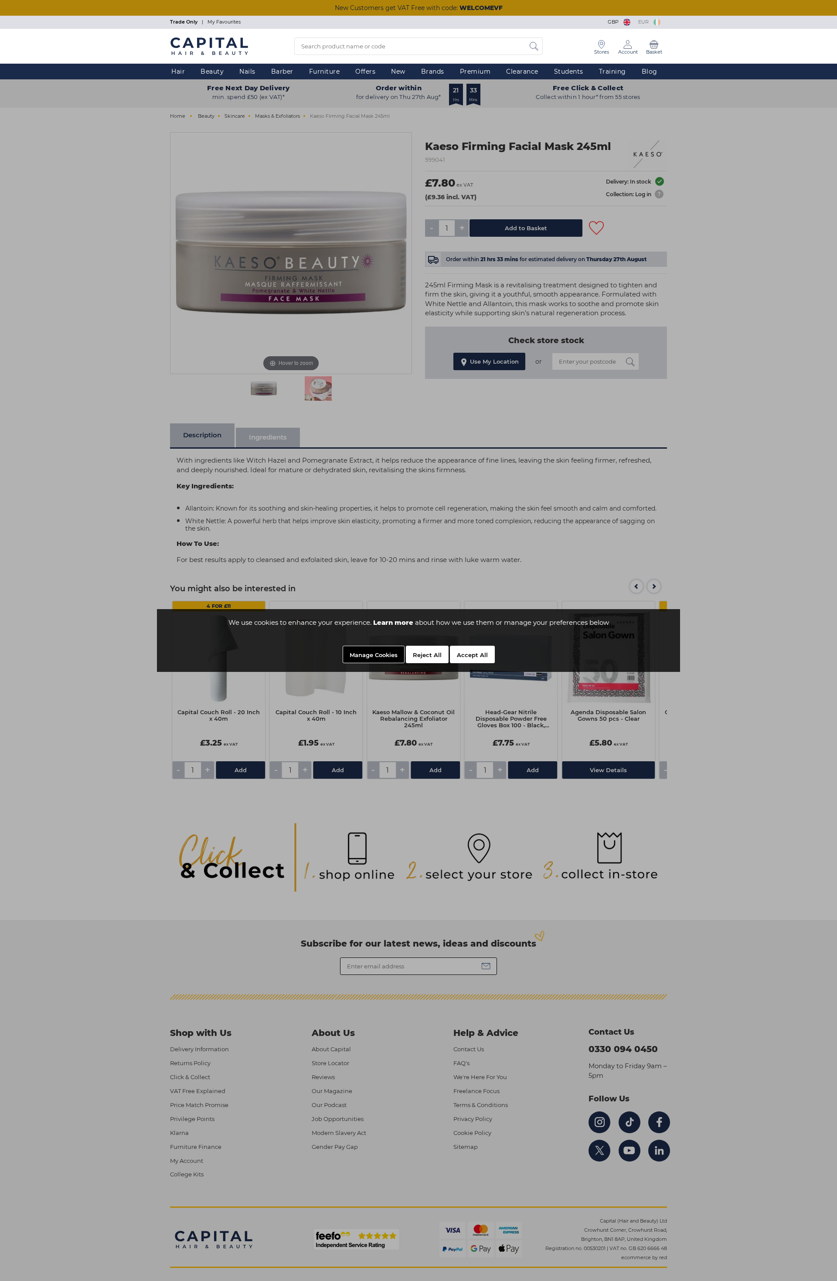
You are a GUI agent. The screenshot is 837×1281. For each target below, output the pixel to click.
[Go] (534, 46)
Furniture (324, 71)
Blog (649, 71)
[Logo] (209, 45)
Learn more (393, 622)
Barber (282, 71)
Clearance (522, 71)
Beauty (212, 71)
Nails (247, 71)
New (398, 71)
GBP (614, 22)
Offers (365, 71)
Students (568, 71)
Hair (178, 71)
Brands (432, 71)
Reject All (427, 654)
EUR (644, 22)
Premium (475, 71)
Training (612, 71)
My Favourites (224, 22)
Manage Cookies (374, 654)
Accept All (472, 654)
